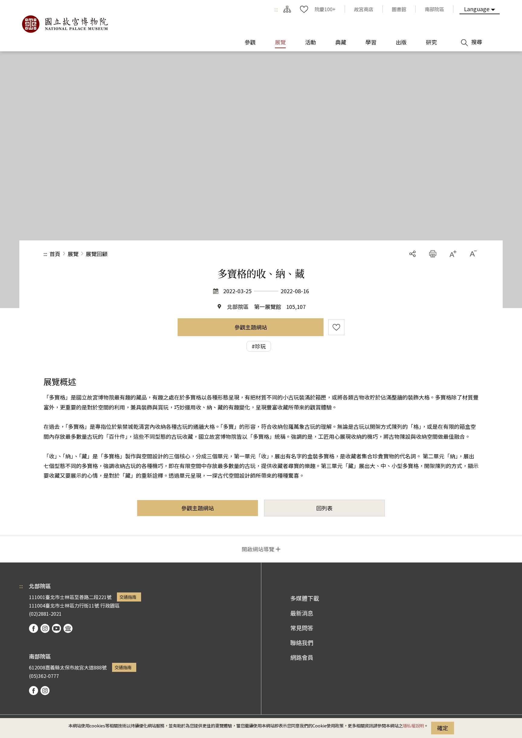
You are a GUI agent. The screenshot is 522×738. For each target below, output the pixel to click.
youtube (56, 628)
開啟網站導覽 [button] (258, 549)
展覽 (73, 254)
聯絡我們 (301, 642)
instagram (45, 628)
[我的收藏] (304, 9)
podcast (67, 628)
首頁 (55, 254)
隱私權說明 (413, 725)
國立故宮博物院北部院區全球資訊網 (64, 24)
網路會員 (301, 657)
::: (276, 9)
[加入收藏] (336, 327)
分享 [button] (412, 254)
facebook (33, 628)
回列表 (324, 508)
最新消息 (301, 613)
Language (476, 9)
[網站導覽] (287, 9)
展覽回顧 (97, 254)
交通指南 (127, 597)
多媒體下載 (304, 598)
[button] (432, 254)
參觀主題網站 (250, 327)
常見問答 (301, 628)
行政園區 (110, 605)
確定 (442, 728)
